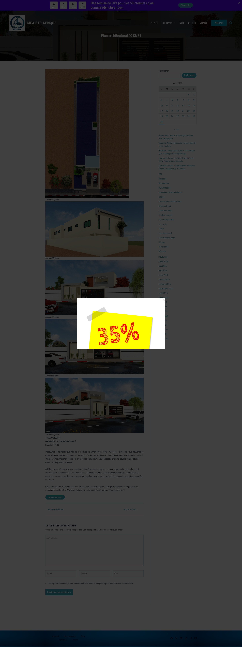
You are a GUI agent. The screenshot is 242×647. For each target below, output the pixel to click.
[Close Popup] (163, 300)
